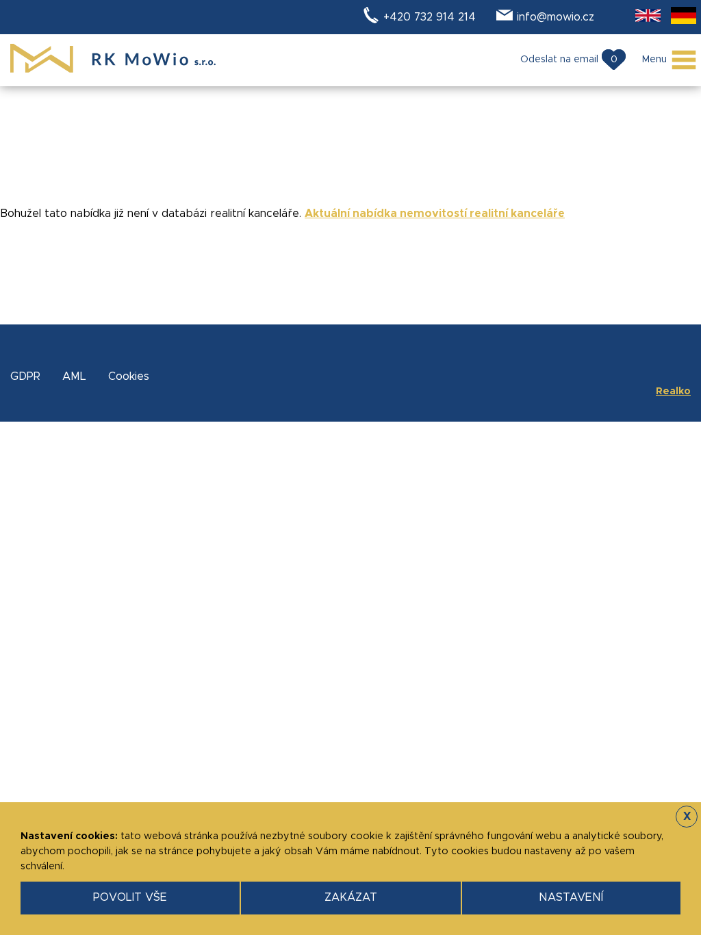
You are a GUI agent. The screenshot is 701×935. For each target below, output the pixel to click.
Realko (673, 391)
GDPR (25, 376)
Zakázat (350, 897)
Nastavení (571, 897)
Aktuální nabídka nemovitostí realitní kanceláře (435, 213)
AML (74, 376)
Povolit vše (130, 897)
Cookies (128, 376)
